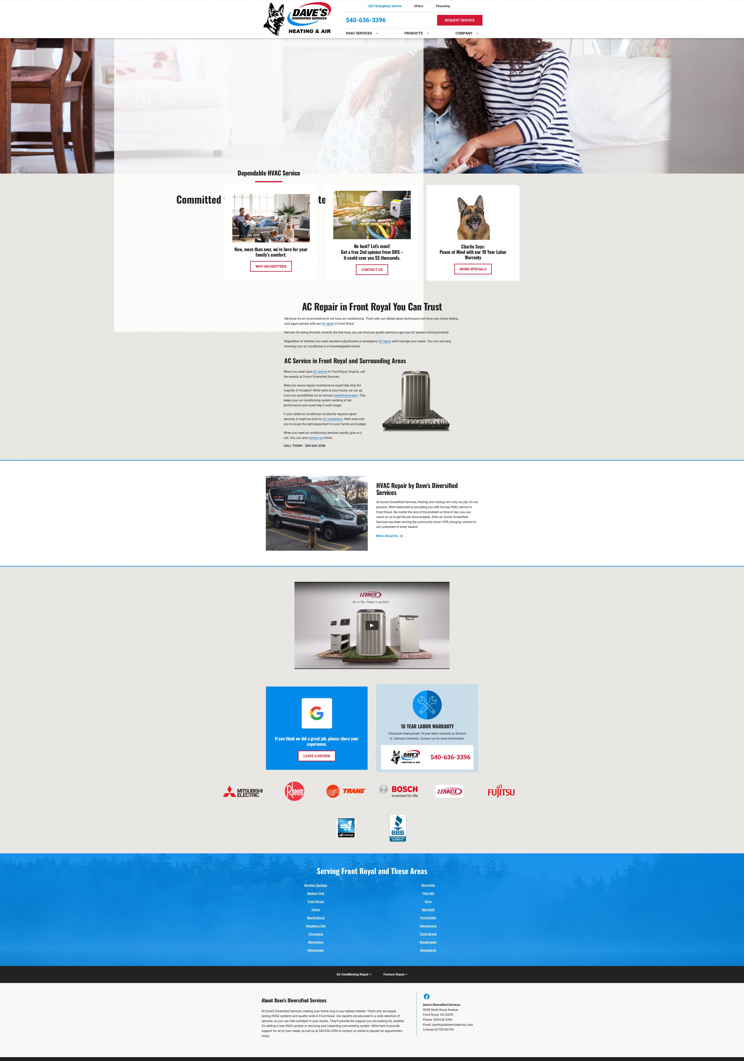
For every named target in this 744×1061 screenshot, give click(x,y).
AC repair (328, 323)
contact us (315, 438)
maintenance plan (345, 395)
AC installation (333, 419)
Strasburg (316, 934)
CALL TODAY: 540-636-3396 (304, 446)
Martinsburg (316, 918)
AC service (320, 371)
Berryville (428, 885)
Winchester (316, 950)
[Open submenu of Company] (479, 33)
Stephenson (428, 926)
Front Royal (316, 901)
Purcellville (428, 918)
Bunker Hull (315, 893)
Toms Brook (428, 934)
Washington (428, 942)
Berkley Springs (315, 885)
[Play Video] (372, 625)
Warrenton (315, 942)
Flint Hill (428, 893)
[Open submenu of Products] (430, 33)
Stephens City (316, 926)
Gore (428, 901)
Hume (316, 910)
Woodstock (428, 950)
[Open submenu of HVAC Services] (379, 33)
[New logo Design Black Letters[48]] (297, 3)
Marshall (428, 910)
